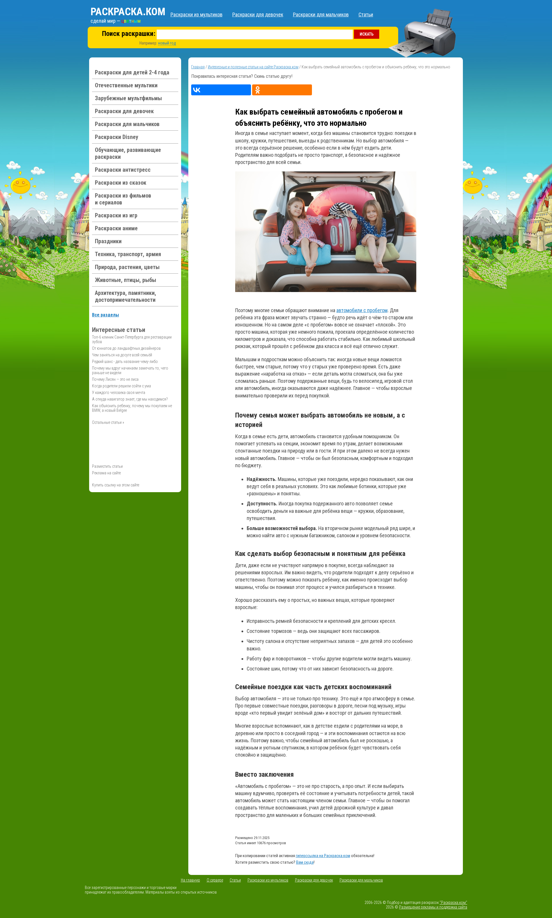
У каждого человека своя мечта (118, 392)
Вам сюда (305, 862)
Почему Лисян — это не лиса (115, 379)
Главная (198, 67)
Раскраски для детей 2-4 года (132, 72)
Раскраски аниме (116, 228)
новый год (167, 43)
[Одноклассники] (282, 89)
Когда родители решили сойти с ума (121, 386)
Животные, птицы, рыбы (125, 280)
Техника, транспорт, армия (128, 254)
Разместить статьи (107, 466)
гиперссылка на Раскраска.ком (323, 855)
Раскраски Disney (116, 137)
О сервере (215, 880)
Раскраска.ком (128, 12)
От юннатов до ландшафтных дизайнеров (126, 348)
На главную (190, 880)
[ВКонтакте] (221, 89)
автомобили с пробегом (362, 310)
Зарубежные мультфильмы (128, 98)
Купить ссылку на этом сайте (115, 485)
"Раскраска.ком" (453, 902)
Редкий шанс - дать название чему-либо (125, 361)
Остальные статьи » (108, 422)
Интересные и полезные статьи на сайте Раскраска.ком (253, 67)
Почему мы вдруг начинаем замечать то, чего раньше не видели (130, 370)
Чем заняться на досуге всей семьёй (122, 355)
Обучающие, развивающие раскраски (128, 153)
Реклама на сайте (106, 473)
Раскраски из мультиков (196, 14)
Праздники (108, 241)
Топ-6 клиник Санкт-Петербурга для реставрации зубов (132, 339)
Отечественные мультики (126, 85)
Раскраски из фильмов (123, 199)
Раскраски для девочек (257, 14)
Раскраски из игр (116, 215)
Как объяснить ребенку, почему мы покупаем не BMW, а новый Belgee (132, 408)
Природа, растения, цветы (127, 267)
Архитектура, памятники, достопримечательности (125, 296)
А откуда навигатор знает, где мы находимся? (130, 399)
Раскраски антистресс (123, 169)
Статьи (366, 14)
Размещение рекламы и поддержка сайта (433, 907)
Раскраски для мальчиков (321, 14)
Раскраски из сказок (120, 182)
